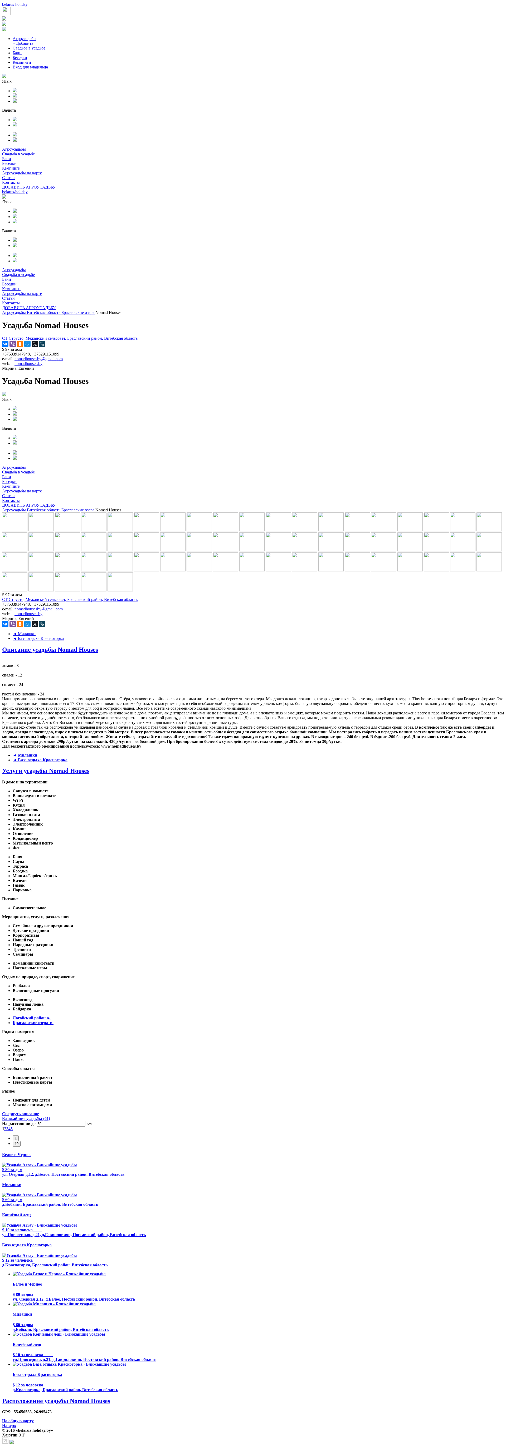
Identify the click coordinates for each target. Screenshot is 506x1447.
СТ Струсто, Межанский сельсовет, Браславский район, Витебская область (70, 338)
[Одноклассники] (20, 344)
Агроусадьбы (24, 38)
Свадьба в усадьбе (29, 48)
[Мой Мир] (27, 344)
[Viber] (12, 344)
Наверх (9, 1425)
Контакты (11, 182)
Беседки (20, 57)
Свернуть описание (20, 1114)
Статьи (8, 177)
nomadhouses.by (28, 363)
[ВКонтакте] (5, 344)
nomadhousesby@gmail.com (38, 359)
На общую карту (18, 1421)
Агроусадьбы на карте (22, 173)
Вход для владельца (30, 67)
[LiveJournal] (42, 344)
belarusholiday (15, 4)
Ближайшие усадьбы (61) (26, 1118)
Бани (17, 53)
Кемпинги (22, 62)
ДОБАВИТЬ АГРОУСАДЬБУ (29, 187)
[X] (35, 344)
